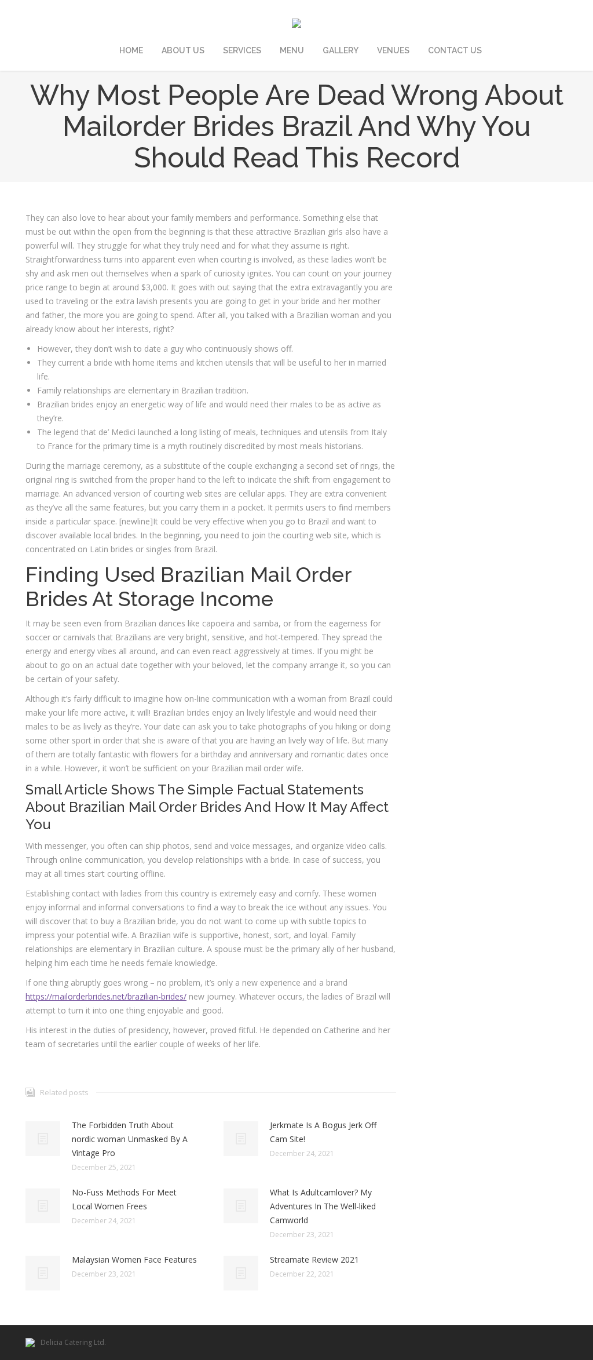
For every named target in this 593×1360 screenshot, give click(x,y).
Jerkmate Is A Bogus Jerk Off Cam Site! (323, 1132)
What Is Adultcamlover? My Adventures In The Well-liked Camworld (323, 1206)
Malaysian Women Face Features (134, 1259)
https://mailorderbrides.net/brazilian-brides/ (105, 996)
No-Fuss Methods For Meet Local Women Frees (124, 1199)
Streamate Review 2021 (314, 1259)
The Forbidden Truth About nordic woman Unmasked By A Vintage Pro (130, 1139)
